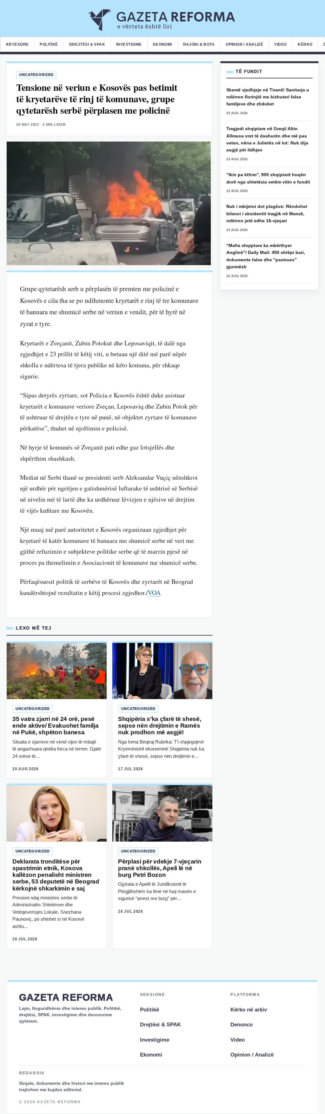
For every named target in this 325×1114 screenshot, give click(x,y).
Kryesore (17, 44)
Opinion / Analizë (244, 44)
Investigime (129, 44)
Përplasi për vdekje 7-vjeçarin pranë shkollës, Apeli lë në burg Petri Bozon (159, 868)
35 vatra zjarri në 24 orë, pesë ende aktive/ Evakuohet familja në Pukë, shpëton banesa (55, 726)
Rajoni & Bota (199, 44)
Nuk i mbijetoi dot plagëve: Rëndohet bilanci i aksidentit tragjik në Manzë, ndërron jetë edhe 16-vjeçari (266, 213)
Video (280, 44)
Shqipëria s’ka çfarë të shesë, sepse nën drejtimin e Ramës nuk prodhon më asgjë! (159, 726)
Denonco (241, 1025)
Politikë (49, 44)
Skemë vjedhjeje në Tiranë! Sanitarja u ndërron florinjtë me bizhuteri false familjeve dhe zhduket (267, 97)
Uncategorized (36, 75)
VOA (154, 592)
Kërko (305, 44)
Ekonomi (162, 44)
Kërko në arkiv (248, 1010)
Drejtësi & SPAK (87, 44)
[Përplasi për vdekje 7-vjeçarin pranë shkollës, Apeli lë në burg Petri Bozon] (162, 813)
